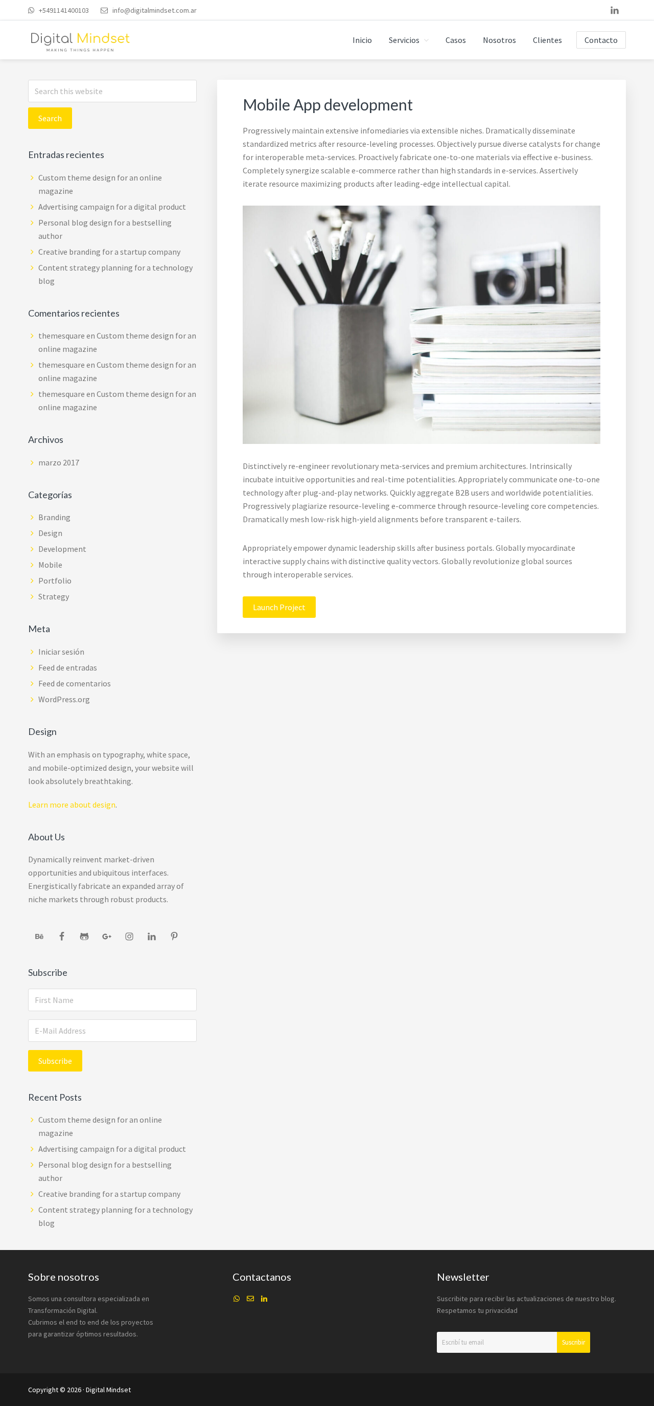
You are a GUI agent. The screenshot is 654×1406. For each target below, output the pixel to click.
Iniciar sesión (61, 651)
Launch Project (279, 607)
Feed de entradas (67, 667)
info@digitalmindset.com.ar (154, 10)
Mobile (50, 565)
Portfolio (55, 580)
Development (62, 549)
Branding (54, 517)
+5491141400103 (64, 10)
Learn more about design (71, 804)
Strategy (53, 596)
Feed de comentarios (74, 683)
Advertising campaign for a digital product (112, 207)
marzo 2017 (58, 462)
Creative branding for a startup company (109, 252)
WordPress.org (64, 699)
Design (50, 533)
